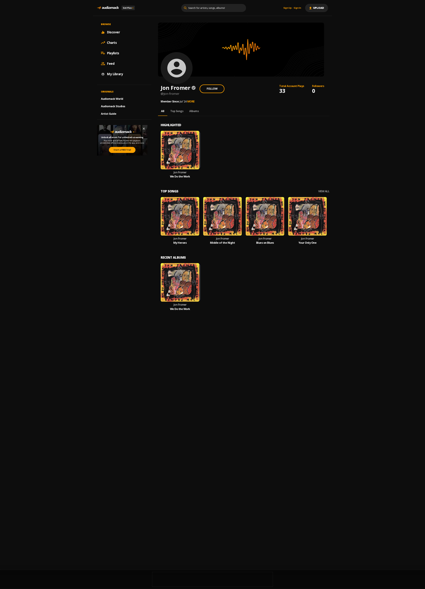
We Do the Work (180, 176)
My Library (115, 74)
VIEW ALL (323, 191)
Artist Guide (108, 114)
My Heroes (180, 243)
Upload (318, 8)
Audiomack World (112, 99)
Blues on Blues (265, 243)
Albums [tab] (194, 111)
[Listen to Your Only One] (307, 216)
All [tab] (162, 111)
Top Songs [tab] (176, 111)
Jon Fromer (180, 172)
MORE (191, 101)
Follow (212, 88)
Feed (110, 63)
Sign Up (287, 8)
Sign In (297, 8)
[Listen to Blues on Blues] (265, 216)
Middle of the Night (222, 243)
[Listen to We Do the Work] (180, 150)
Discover (113, 32)
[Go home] (108, 7)
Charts (112, 43)
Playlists (113, 53)
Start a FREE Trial (122, 149)
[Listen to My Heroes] (180, 216)
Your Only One (307, 243)
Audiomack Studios (113, 106)
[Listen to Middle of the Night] (222, 216)
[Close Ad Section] (143, 128)
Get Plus (128, 7)
